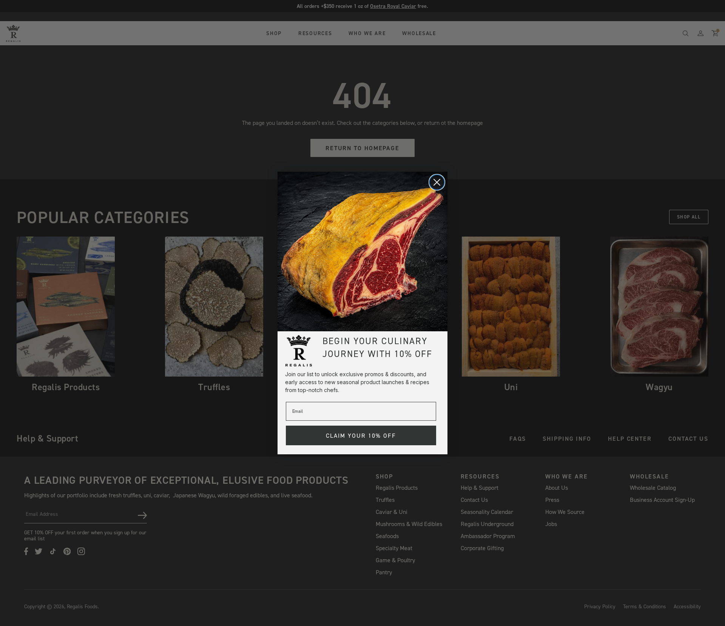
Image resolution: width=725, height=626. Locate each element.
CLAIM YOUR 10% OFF (361, 435)
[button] (362, 251)
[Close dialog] (436, 182)
